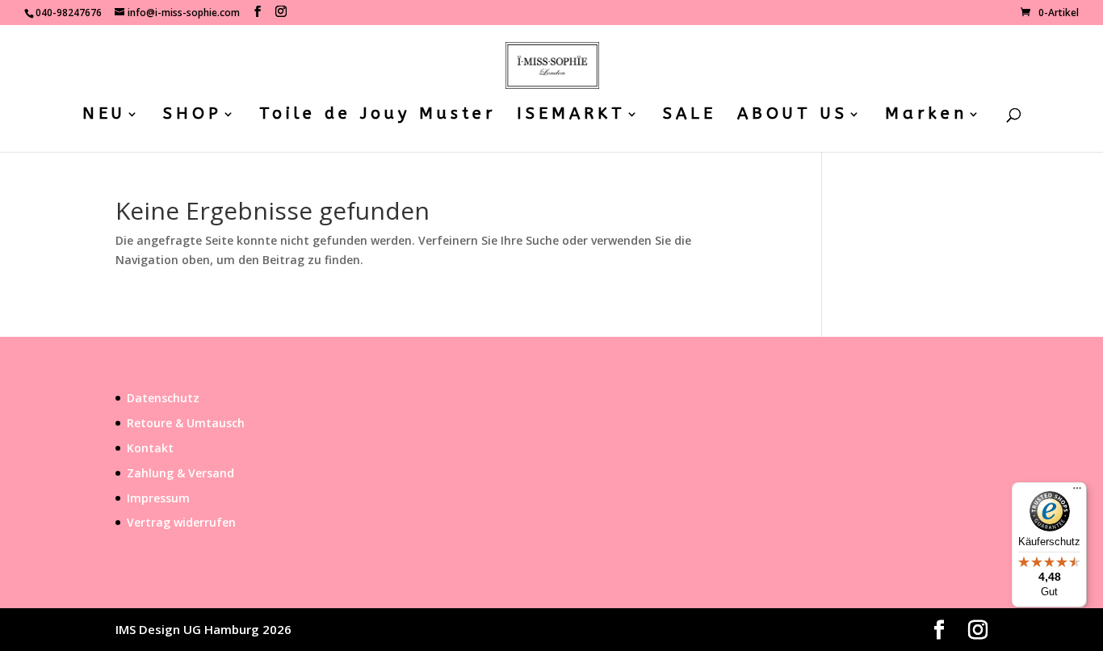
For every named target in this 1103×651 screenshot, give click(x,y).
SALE (689, 115)
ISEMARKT (571, 115)
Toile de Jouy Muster (377, 115)
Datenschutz (163, 397)
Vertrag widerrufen (181, 522)
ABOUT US (792, 115)
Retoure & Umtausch (186, 422)
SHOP (192, 115)
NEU (104, 115)
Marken (926, 115)
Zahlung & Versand (180, 473)
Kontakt (150, 448)
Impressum (158, 498)
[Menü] (1077, 492)
